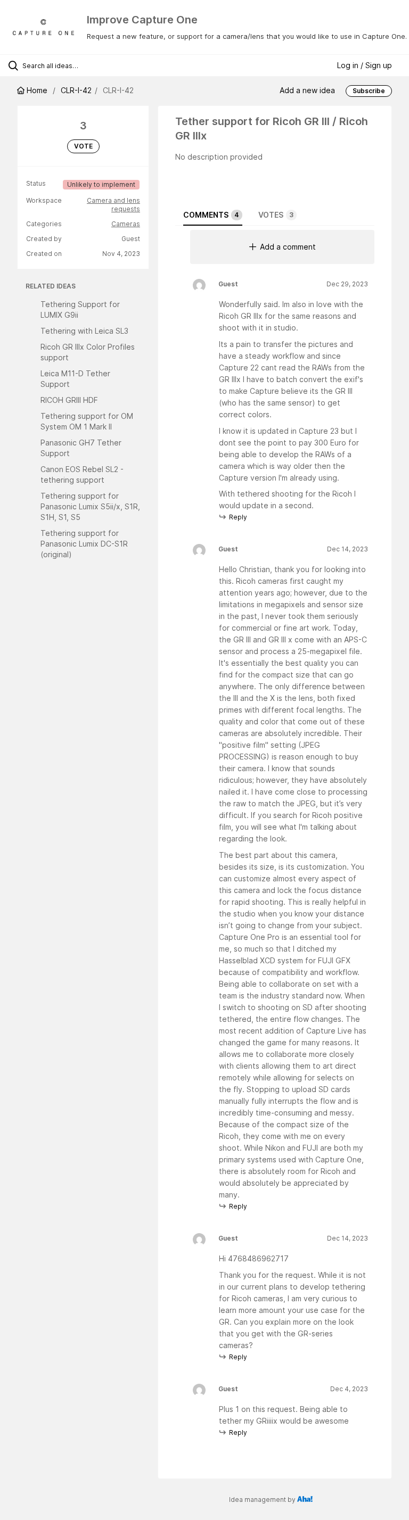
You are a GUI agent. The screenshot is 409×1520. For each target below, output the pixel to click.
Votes (275, 214)
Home (37, 90)
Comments (211, 214)
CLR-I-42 (76, 90)
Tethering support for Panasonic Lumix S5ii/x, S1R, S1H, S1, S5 (90, 506)
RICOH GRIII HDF (69, 399)
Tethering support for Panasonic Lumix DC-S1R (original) (84, 543)
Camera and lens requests (113, 204)
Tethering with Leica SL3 (84, 330)
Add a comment (288, 246)
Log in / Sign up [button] (364, 65)
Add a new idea (307, 90)
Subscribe (369, 91)
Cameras (125, 224)
